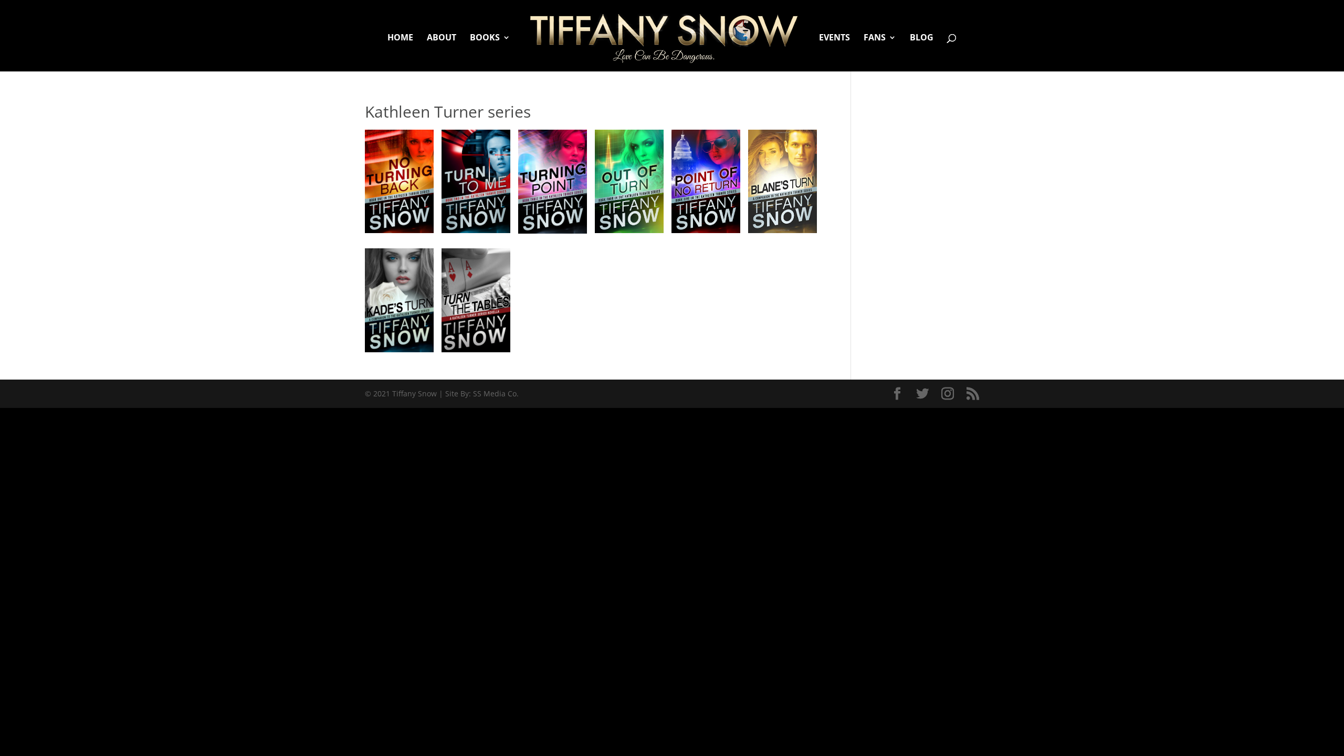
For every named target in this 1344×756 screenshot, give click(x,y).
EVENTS (834, 38)
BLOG (921, 38)
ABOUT (441, 38)
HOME (400, 38)
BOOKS (485, 38)
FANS (875, 38)
